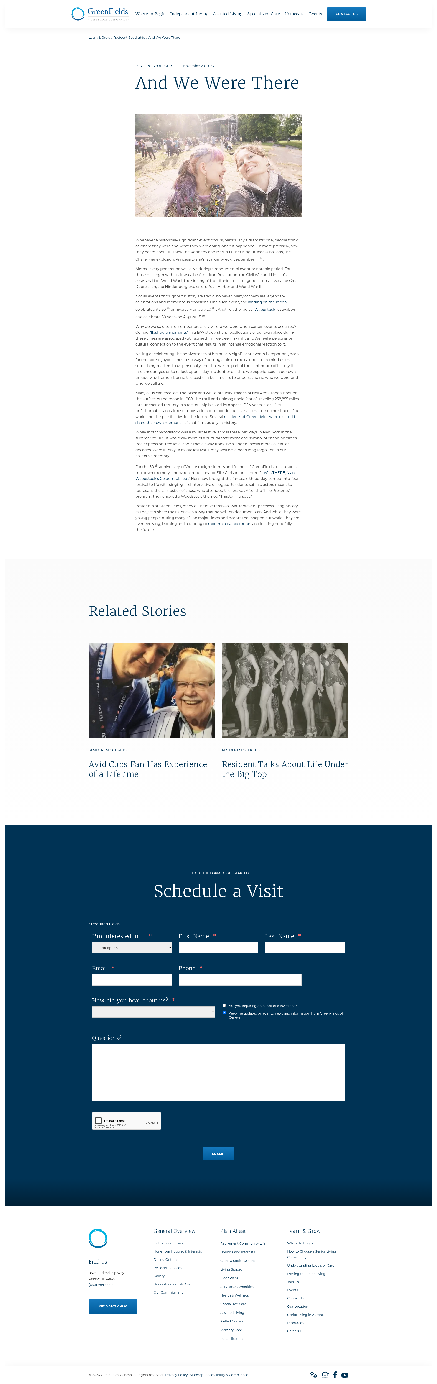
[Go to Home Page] (100, 19)
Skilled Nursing (232, 1321)
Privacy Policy (176, 1375)
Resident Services (168, 1268)
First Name (197, 936)
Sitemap (196, 1375)
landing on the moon (267, 302)
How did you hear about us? (133, 1000)
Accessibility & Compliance (226, 1375)
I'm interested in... (122, 936)
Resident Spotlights (129, 38)
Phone (191, 968)
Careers (294, 1330)
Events (292, 1290)
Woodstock (264, 310)
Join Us (293, 1282)
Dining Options (166, 1260)
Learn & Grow (99, 38)
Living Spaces (231, 1269)
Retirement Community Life (242, 1243)
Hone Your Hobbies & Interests (178, 1251)
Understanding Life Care (173, 1284)
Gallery (159, 1276)
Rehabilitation (231, 1339)
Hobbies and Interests (237, 1252)
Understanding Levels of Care (310, 1266)
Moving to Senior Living (306, 1274)
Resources (295, 1323)
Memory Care (231, 1330)
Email (103, 968)
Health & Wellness (234, 1295)
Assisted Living (232, 1313)
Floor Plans (229, 1278)
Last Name (283, 936)
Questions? (107, 1038)
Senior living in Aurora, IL (307, 1315)
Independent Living (169, 1243)
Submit (218, 1154)
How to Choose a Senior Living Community (311, 1254)
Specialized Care (233, 1304)
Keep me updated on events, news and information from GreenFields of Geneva (286, 1015)
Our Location (297, 1307)
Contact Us (296, 1298)
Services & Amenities (237, 1287)
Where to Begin (300, 1243)
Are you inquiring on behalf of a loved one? (263, 1006)
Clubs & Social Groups (237, 1261)
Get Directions (111, 1303)
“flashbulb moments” (169, 332)
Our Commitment (168, 1292)
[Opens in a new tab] (335, 1374)
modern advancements (229, 524)
